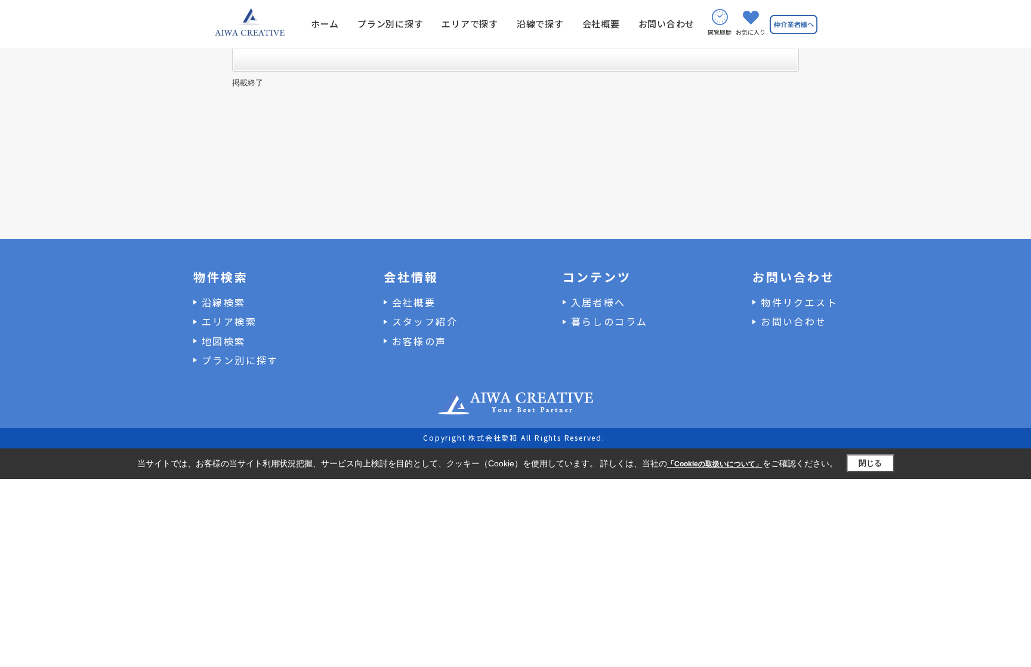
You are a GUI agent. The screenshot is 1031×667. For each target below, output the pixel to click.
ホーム (325, 23)
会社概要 (601, 23)
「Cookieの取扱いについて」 (715, 464)
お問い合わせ (666, 23)
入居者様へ (598, 302)
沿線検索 (224, 302)
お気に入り (750, 31)
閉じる (870, 463)
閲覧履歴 (719, 31)
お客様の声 (419, 341)
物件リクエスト (799, 302)
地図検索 (224, 341)
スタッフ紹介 (425, 321)
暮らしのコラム (609, 321)
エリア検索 (229, 321)
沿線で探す (540, 23)
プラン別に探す (390, 23)
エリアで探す (470, 23)
